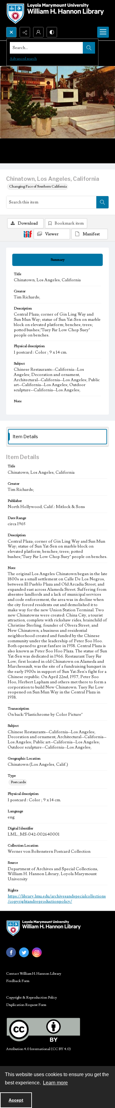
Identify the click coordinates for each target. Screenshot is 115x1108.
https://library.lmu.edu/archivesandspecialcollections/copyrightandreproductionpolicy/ (57, 899)
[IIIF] (28, 234)
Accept (16, 1100)
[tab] (57, 260)
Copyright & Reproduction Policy (31, 997)
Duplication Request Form (26, 1005)
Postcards (18, 782)
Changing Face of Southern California (38, 186)
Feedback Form (17, 981)
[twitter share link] (24, 952)
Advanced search (23, 58)
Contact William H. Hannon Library (33, 973)
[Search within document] (102, 202)
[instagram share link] (37, 952)
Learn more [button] (55, 1082)
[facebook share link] (11, 952)
